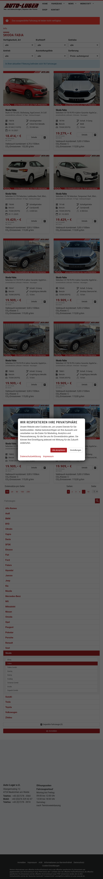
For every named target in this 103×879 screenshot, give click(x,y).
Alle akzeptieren (58, 450)
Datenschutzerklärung (30, 456)
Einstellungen (75, 450)
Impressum (48, 456)
